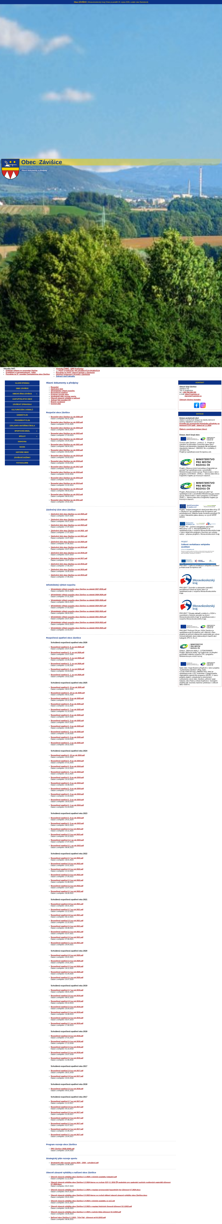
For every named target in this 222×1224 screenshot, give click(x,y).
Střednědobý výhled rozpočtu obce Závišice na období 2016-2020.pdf (78, 628)
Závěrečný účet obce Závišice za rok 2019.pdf (69, 547)
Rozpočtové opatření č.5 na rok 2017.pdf (67, 1112)
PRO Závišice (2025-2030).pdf (62, 1149)
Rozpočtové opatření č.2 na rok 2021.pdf (67, 937)
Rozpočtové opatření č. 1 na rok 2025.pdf (67, 743)
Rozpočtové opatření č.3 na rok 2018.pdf (67, 1047)
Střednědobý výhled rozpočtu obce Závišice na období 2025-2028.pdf (78, 600)
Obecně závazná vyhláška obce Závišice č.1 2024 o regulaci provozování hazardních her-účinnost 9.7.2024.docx (95, 1190)
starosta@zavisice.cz (193, 396)
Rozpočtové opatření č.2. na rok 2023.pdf (67, 840)
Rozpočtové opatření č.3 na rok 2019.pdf (67, 1012)
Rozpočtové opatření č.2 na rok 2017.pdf (67, 1129)
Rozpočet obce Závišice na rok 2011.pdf (67, 500)
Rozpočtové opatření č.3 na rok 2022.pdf (67, 880)
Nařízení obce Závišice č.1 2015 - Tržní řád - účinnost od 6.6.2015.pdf (78, 1217)
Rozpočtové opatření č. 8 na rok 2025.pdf (67, 704)
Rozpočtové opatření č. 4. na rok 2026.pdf (67, 658)
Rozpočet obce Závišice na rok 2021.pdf (67, 444)
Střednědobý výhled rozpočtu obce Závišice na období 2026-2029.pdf (78, 595)
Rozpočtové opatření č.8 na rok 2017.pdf (67, 1076)
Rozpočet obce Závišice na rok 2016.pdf (67, 472)
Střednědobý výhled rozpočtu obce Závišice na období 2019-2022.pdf (78, 622)
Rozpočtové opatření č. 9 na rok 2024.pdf (67, 761)
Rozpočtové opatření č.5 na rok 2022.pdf (67, 869)
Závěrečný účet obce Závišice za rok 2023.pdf (69, 525)
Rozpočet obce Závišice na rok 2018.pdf (67, 461)
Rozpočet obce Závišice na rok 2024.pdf (67, 428)
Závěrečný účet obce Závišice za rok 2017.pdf (69, 558)
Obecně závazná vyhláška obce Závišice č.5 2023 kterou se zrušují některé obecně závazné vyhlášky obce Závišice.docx (99, 1195)
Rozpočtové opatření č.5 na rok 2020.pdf (67, 955)
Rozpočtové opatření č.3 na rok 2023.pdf (67, 834)
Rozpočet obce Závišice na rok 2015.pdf (67, 478)
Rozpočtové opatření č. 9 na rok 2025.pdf (67, 698)
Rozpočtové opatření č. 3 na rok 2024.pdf (67, 794)
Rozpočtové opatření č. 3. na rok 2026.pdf (67, 664)
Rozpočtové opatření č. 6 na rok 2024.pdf (67, 777)
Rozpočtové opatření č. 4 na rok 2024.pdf (67, 789)
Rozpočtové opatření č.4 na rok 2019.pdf (67, 1007)
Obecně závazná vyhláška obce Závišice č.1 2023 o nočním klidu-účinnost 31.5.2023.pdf (86, 1212)
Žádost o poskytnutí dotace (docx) (193, 429)
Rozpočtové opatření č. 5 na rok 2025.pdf (67, 721)
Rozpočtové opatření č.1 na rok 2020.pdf (67, 977)
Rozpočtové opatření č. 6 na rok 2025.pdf (67, 715)
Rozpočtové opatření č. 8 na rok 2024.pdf (67, 766)
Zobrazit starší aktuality (65, 376)
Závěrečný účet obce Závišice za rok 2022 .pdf (69, 531)
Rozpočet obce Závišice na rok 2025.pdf (67, 422)
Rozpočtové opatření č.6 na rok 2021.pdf (67, 915)
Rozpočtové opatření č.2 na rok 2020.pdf (67, 972)
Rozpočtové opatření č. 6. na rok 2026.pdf (67, 647)
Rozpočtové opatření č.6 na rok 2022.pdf (67, 864)
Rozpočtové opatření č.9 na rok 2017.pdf (67, 1071)
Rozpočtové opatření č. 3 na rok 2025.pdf (67, 732)
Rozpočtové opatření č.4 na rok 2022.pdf (67, 875)
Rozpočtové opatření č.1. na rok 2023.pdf (67, 846)
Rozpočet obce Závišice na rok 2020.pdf (67, 450)
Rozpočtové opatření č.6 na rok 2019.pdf (67, 996)
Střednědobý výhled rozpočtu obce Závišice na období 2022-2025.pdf (78, 611)
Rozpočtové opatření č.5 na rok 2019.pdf (67, 1001)
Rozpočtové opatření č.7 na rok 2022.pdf (67, 858)
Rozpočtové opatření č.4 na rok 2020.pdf (67, 961)
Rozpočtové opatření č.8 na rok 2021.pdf (67, 904)
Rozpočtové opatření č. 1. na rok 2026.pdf (67, 675)
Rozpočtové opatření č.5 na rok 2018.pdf (67, 1089)
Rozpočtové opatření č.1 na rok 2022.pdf (67, 891)
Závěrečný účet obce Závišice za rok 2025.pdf (69, 514)
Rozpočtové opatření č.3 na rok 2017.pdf (67, 1123)
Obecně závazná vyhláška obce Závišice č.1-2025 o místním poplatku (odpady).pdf (84, 1177)
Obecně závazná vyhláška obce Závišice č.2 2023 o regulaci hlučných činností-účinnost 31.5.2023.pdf (91, 1206)
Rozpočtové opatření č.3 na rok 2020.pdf (67, 966)
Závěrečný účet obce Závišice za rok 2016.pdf (69, 564)
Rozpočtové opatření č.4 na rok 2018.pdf (67, 1041)
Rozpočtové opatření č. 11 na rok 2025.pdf (68, 687)
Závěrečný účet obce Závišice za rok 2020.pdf (69, 542)
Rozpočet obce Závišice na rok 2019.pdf (67, 456)
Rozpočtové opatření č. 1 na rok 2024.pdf (67, 805)
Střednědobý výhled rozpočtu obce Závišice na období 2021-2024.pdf (78, 617)
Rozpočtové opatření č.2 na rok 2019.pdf (67, 1018)
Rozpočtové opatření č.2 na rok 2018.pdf (67, 1052)
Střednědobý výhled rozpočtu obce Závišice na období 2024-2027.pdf (78, 606)
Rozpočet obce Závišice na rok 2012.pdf (67, 494)
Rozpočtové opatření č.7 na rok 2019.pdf (67, 990)
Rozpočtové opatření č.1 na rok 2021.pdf (67, 943)
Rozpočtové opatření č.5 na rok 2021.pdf (67, 921)
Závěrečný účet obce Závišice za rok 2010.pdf (69, 575)
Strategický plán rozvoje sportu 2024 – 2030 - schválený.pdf (75, 1163)
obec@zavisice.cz (192, 394)
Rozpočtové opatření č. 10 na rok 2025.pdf (68, 693)
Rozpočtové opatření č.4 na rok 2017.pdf (67, 1118)
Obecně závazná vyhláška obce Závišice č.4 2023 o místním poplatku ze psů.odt (83, 1201)
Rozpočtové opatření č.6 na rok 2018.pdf (67, 1036)
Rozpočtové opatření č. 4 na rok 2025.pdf (67, 726)
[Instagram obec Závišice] (203, 408)
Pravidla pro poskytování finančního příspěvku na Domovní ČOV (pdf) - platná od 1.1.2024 (199, 424)
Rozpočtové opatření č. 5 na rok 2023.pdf (67, 823)
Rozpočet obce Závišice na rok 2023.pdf (67, 433)
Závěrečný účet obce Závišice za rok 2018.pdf (69, 553)
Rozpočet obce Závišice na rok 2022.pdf (67, 439)
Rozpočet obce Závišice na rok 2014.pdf (67, 483)
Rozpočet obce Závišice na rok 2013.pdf (67, 489)
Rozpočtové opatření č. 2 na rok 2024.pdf (67, 800)
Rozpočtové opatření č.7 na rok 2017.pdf (67, 1101)
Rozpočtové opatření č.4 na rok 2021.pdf (67, 926)
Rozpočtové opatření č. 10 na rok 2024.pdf (68, 755)
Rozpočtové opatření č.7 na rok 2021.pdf (67, 909)
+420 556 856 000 (189, 392)
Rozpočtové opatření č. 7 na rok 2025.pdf (67, 709)
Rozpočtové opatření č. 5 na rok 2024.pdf (67, 783)
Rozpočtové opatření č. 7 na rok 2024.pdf (67, 772)
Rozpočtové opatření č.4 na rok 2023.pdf (67, 829)
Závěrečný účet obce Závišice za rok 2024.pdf (69, 519)
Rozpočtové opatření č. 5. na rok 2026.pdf (67, 652)
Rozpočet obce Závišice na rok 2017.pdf (67, 467)
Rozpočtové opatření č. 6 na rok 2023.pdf (67, 818)
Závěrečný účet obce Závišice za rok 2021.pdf (69, 536)
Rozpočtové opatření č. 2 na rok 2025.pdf (67, 737)
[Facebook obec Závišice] (197, 408)
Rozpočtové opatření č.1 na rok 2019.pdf (67, 1023)
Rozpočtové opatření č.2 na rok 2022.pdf (67, 886)
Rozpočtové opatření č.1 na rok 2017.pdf (67, 1135)
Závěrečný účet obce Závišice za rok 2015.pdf (69, 569)
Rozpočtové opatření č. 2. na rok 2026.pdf (67, 669)
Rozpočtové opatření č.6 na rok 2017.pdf (67, 1107)
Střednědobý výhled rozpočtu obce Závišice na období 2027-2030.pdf (78, 589)
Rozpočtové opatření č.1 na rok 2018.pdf (67, 1058)
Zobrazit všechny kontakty (190, 400)
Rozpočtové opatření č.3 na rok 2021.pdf (67, 932)
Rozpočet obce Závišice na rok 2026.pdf (67, 417)
